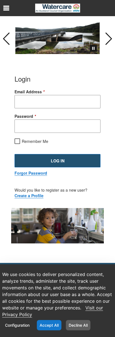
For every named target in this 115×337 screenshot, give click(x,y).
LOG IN (57, 160)
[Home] (58, 8)
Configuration (17, 325)
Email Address (29, 91)
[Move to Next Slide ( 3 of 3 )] (108, 37)
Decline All (78, 325)
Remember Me (35, 141)
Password (25, 116)
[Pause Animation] (93, 48)
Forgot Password (31, 173)
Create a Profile (29, 195)
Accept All (49, 325)
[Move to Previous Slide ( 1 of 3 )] (6, 37)
